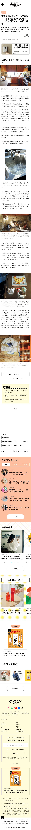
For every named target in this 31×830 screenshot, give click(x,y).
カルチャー (18, 726)
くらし (3, 12)
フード (3, 726)
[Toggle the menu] (2, 4)
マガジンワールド (12, 823)
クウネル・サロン (25, 821)
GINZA (22, 820)
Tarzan (8, 821)
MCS (7, 823)
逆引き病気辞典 (20, 731)
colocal (12, 821)
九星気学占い (19, 729)
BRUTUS (7, 820)
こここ (4, 823)
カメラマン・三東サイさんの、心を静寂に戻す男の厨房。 (16, 396)
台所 (15, 445)
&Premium (4, 821)
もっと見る (15, 516)
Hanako (27, 820)
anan (3, 820)
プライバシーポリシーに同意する (16, 749)
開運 (2, 727)
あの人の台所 (5, 437)
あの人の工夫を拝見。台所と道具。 (11, 441)
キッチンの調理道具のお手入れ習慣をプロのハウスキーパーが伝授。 (16, 400)
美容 (17, 722)
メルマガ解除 (15, 763)
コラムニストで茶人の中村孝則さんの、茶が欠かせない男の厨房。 (16, 391)
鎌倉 (21, 445)
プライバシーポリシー (18, 757)
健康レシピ (4, 731)
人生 (17, 727)
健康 (2, 722)
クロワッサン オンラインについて (8, 798)
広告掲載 (19, 823)
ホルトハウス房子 (6, 445)
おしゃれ (3, 724)
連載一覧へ (15, 688)
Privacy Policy (25, 823)
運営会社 (19, 798)
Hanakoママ (17, 821)
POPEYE (11, 820)
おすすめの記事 (5, 729)
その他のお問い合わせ (8, 800)
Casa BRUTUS (17, 820)
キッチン (25, 441)
